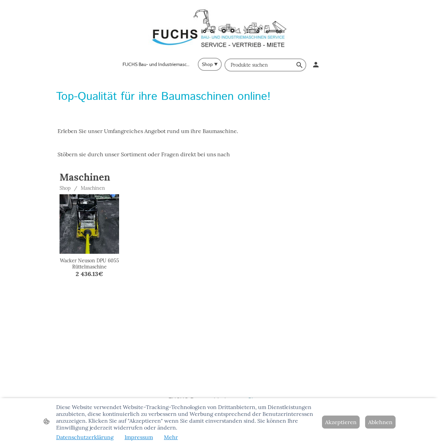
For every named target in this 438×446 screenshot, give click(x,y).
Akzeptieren (341, 422)
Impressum (139, 437)
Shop (65, 188)
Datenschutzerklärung (85, 437)
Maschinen (93, 188)
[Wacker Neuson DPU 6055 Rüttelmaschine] (89, 224)
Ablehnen (380, 422)
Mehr (171, 437)
